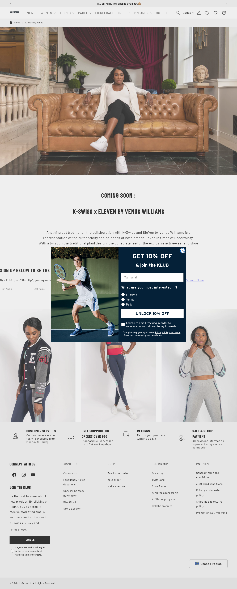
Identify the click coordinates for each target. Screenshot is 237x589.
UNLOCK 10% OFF (152, 313)
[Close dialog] (182, 251)
